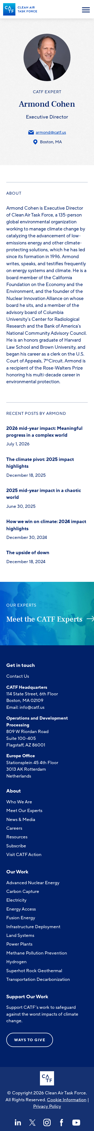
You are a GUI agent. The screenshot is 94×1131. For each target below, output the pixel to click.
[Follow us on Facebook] (61, 1122)
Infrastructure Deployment (33, 927)
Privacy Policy (47, 1106)
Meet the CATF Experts (44, 619)
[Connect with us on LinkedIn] (18, 1122)
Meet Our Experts (24, 811)
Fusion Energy (20, 918)
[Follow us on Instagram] (47, 1122)
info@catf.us (32, 707)
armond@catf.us (51, 132)
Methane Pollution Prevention (36, 953)
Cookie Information (66, 1100)
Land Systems (20, 935)
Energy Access (21, 909)
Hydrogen (16, 962)
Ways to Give (29, 1040)
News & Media (20, 820)
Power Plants (19, 944)
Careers (14, 828)
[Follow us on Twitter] (32, 1122)
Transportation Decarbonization (38, 979)
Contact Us (17, 676)
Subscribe (16, 846)
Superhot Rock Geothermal (34, 971)
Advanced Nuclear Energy (33, 883)
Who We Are (19, 802)
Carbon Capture (22, 891)
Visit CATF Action (24, 855)
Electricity (16, 900)
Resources (16, 837)
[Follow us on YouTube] (76, 1122)
